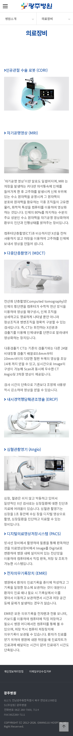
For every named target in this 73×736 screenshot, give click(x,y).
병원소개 (10, 18)
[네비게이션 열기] (5, 6)
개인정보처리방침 (14, 671)
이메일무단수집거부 (40, 671)
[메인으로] (36, 6)
